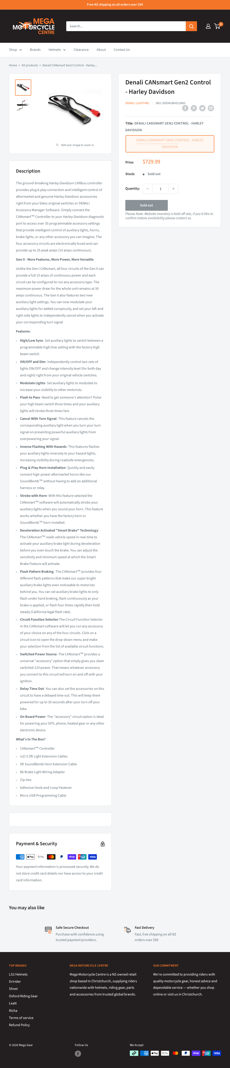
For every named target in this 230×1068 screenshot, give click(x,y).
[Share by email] (211, 108)
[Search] (191, 26)
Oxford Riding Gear (23, 996)
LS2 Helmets (18, 974)
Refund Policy (19, 1025)
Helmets (55, 49)
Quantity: (132, 188)
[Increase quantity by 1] (173, 188)
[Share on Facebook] (185, 108)
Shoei (13, 988)
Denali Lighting (137, 103)
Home (13, 65)
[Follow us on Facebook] (78, 1054)
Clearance (81, 49)
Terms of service (21, 1017)
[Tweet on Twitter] (202, 108)
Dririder (15, 981)
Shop (13, 49)
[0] (217, 26)
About (101, 49)
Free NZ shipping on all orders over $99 (115, 4)
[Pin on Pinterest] (194, 108)
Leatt (13, 1003)
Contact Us (122, 49)
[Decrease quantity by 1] (147, 188)
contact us (183, 218)
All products (30, 65)
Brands (35, 49)
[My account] (208, 26)
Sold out (146, 205)
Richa (13, 1010)
